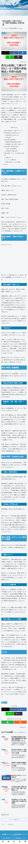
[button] (18, 57)
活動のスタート (9, 157)
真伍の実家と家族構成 (9, 139)
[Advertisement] (14, 260)
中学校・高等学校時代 (11, 148)
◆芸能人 (5, 702)
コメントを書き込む (14, 819)
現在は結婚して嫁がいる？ (12, 135)
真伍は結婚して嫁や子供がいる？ (12, 133)
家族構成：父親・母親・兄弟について (15, 144)
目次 (12, 127)
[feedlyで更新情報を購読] (7, 722)
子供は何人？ (9, 137)
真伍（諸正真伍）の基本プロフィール (13, 130)
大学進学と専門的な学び (12, 151)
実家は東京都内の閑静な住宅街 (13, 142)
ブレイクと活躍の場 (11, 159)
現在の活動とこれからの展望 (13, 162)
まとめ (6, 164)
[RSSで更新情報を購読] (20, 722)
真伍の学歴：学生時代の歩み (11, 146)
